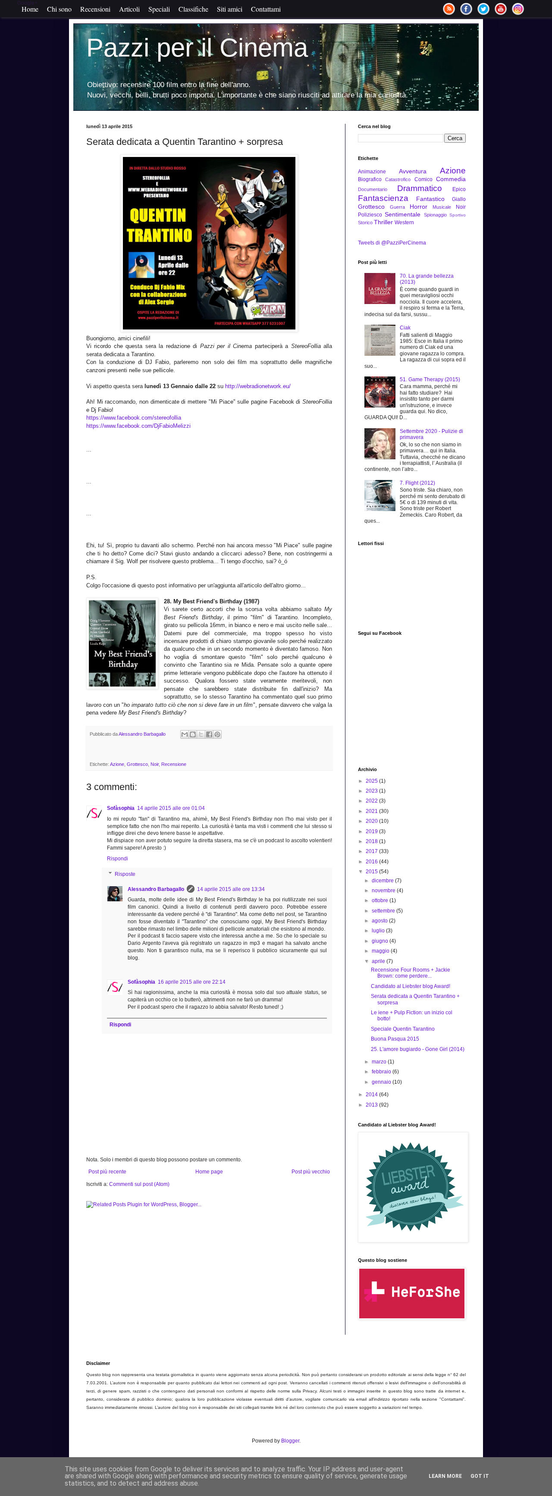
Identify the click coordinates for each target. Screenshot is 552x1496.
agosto (380, 921)
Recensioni (95, 8)
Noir (155, 764)
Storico (365, 222)
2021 (372, 811)
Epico (459, 189)
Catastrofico (398, 179)
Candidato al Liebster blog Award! (410, 986)
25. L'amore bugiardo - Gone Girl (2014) (417, 1049)
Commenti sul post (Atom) (139, 1184)
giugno (380, 941)
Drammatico (419, 188)
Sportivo (457, 215)
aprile (379, 961)
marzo (380, 1062)
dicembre (383, 881)
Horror (418, 206)
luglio (379, 931)
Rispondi (117, 859)
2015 (372, 872)
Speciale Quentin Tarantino (403, 1029)
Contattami (266, 8)
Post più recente (107, 1172)
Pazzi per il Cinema (197, 47)
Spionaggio (435, 214)
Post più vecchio (311, 1172)
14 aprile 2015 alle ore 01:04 (171, 808)
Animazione (372, 172)
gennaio (382, 1082)
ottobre (380, 900)
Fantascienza (383, 198)
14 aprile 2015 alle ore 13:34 (231, 889)
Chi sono (59, 8)
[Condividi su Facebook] (209, 734)
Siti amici (229, 8)
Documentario (372, 189)
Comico (423, 179)
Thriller (383, 222)
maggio (381, 951)
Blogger (290, 1441)
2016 (372, 862)
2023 (372, 791)
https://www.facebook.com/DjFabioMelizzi (138, 426)
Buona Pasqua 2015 (395, 1039)
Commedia (451, 179)
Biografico (370, 179)
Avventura (413, 171)
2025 (372, 781)
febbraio (382, 1072)
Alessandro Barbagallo (156, 889)
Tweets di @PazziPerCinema (392, 243)
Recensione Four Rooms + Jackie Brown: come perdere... (410, 973)
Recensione (173, 764)
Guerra (397, 207)
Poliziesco (370, 215)
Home (30, 8)
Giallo (459, 199)
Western (404, 223)
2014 (372, 1094)
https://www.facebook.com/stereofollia (133, 417)
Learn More (445, 1476)
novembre (384, 891)
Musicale (442, 207)
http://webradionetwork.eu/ (258, 386)
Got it (479, 1476)
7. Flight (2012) (417, 483)
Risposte (125, 874)
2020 (372, 821)
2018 (372, 841)
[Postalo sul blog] (192, 734)
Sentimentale (402, 214)
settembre (384, 911)
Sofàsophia (121, 808)
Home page (209, 1172)
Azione (117, 764)
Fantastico (430, 198)
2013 (372, 1105)
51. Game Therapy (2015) (430, 379)
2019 (372, 831)
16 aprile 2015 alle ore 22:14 (192, 982)
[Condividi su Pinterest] (217, 734)
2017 (372, 851)
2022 (372, 801)
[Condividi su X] (201, 734)
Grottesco (137, 764)
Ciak (405, 328)
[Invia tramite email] (184, 734)
